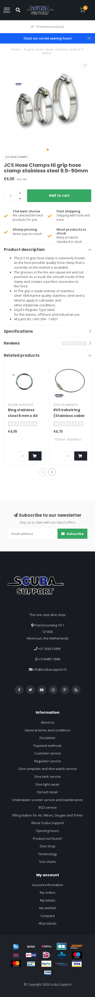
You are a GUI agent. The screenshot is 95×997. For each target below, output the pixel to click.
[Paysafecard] (61, 964)
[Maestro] (76, 955)
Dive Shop (47, 846)
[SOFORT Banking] (76, 946)
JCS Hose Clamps (17, 157)
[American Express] (16, 946)
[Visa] (76, 964)
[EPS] (16, 955)
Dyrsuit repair (47, 792)
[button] (48, 150)
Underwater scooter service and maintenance (47, 799)
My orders (47, 892)
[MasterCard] (16, 964)
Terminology (47, 854)
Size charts (47, 861)
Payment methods (47, 745)
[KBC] (61, 955)
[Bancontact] (31, 964)
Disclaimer (47, 737)
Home (15, 49)
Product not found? (47, 838)
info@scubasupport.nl (49, 669)
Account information (47, 885)
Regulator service (47, 761)
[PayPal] (46, 964)
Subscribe (75, 533)
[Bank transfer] (31, 946)
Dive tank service (47, 776)
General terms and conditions (47, 730)
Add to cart (59, 195)
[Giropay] (31, 955)
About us (47, 722)
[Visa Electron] (47, 972)
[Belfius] (46, 946)
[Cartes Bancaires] (61, 946)
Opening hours (47, 830)
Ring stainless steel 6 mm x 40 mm (23, 415)
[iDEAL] (46, 955)
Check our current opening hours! (48, 38)
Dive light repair (47, 784)
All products (47, 923)
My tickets (47, 900)
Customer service (47, 753)
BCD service (48, 807)
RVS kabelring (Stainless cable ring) (69, 415)
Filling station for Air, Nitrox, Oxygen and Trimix (47, 815)
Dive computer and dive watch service (47, 768)
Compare (48, 915)
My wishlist (47, 908)
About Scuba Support (47, 823)
